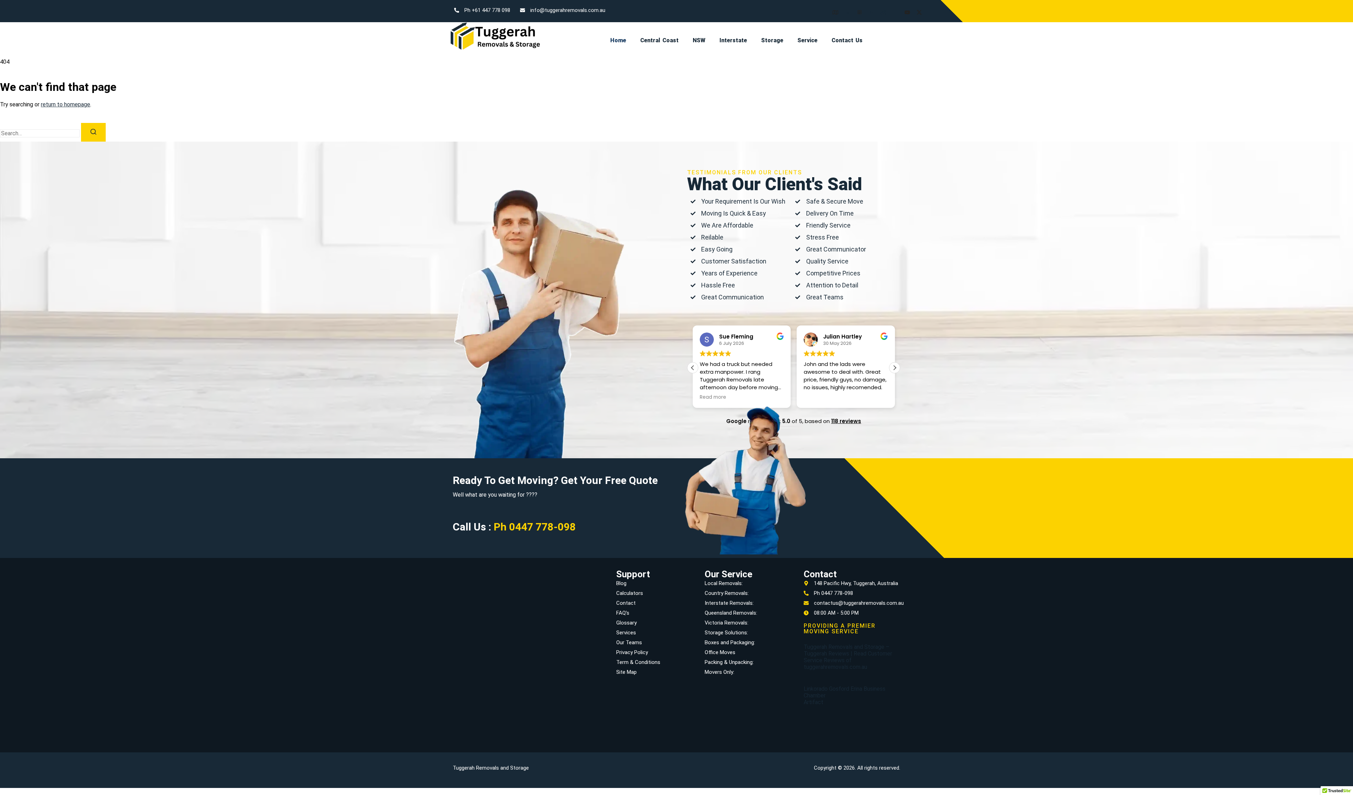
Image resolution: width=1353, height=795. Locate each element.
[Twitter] (917, 9)
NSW (699, 40)
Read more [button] (817, 397)
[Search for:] (40, 133)
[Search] (93, 132)
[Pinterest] (857, 9)
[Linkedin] (869, 9)
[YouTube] (905, 9)
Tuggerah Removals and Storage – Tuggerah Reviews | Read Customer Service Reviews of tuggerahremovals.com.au (848, 657)
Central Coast (659, 40)
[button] (894, 367)
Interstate (733, 40)
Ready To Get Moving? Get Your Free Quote (555, 480)
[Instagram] (881, 9)
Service (807, 40)
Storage (772, 40)
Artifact (813, 702)
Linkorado (816, 688)
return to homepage (65, 104)
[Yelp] (845, 9)
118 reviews (846, 421)
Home (618, 40)
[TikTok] (940, 9)
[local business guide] (833, 9)
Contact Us (847, 40)
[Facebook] (893, 9)
